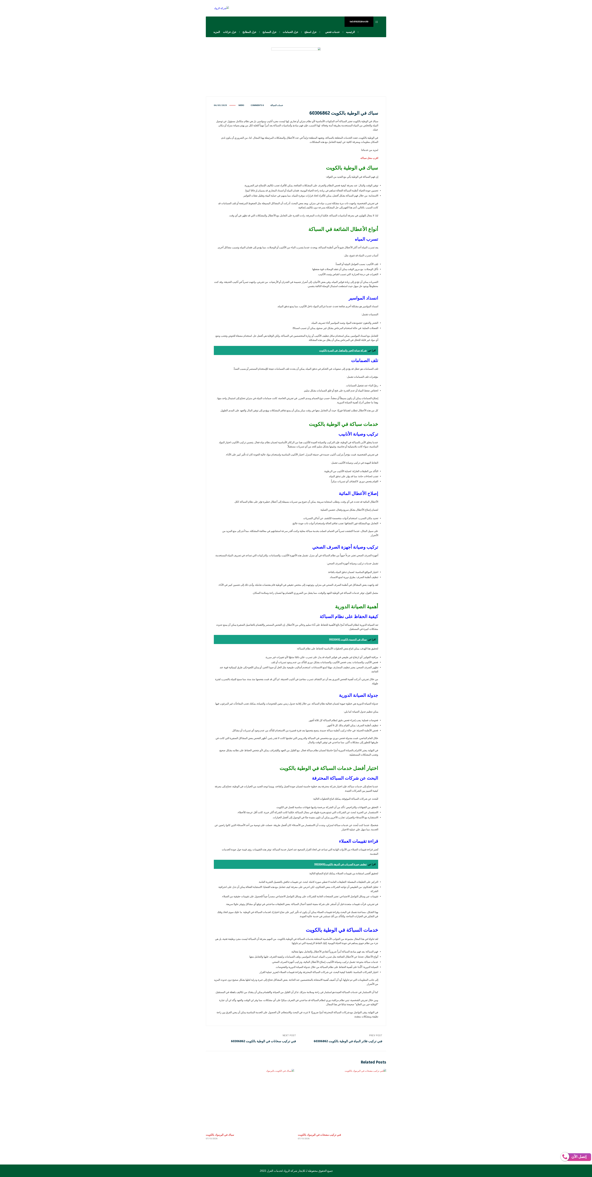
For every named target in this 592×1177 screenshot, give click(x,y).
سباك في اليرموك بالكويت (220, 1134)
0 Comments (257, 105)
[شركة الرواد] (217, 8)
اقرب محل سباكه (369, 158)
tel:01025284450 (359, 21)
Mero (241, 105)
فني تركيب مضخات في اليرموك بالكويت (319, 1134)
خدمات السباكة (276, 105)
